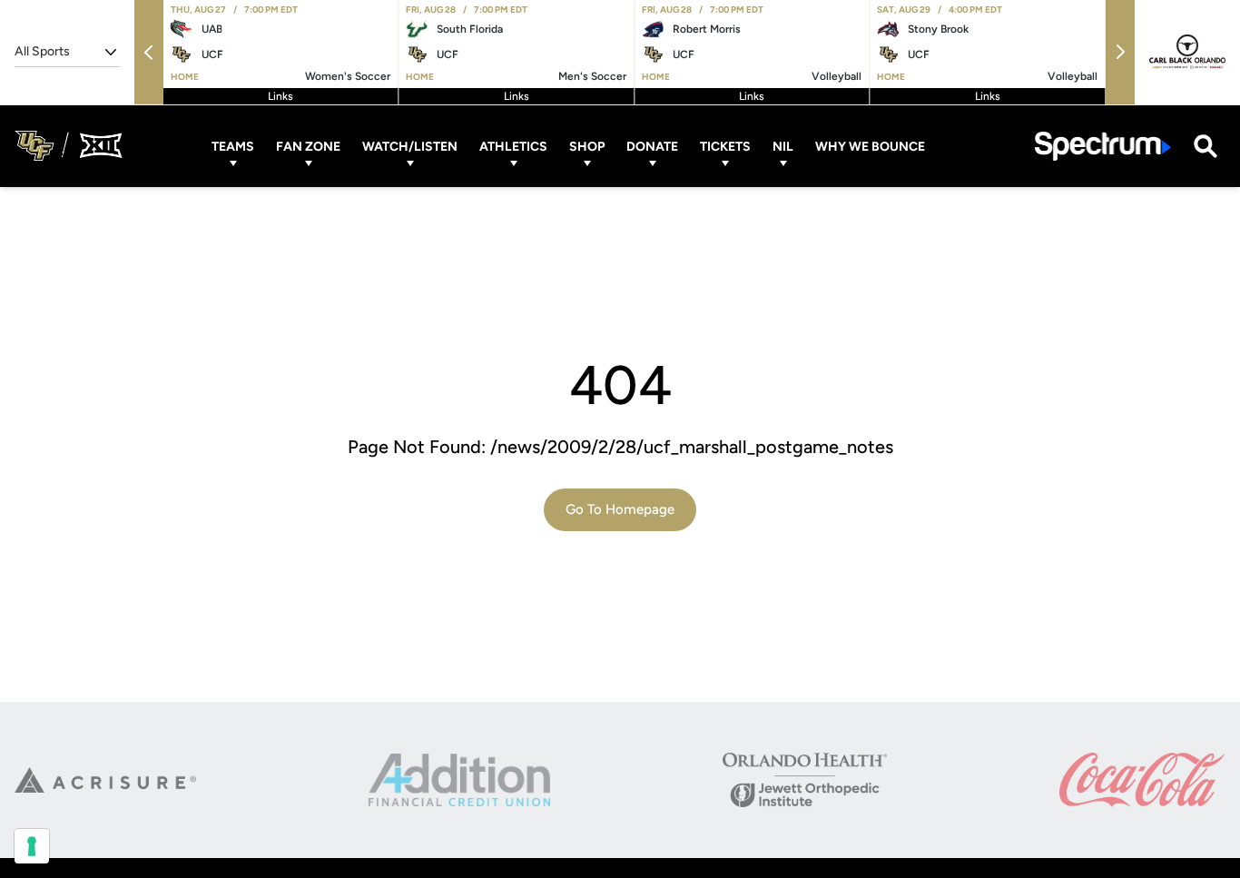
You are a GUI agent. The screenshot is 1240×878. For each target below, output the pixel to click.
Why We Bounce (870, 145)
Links (280, 96)
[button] (148, 52)
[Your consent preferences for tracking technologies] (32, 846)
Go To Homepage (620, 509)
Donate (652, 145)
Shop (587, 145)
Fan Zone (308, 145)
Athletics (513, 145)
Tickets (725, 145)
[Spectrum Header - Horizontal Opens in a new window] (1103, 146)
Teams (233, 145)
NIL (783, 145)
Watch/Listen (410, 145)
